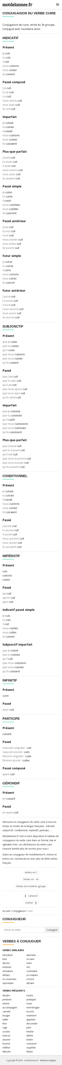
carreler (6, 1011)
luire (4, 959)
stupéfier (31, 1047)
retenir (5, 1003)
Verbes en (31, 879)
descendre (32, 1023)
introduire (7, 955)
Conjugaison (18, 910)
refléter (6, 1047)
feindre (6, 995)
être (4, 1023)
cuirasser (33, 895)
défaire (6, 975)
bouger (6, 1015)
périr (28, 1027)
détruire (6, 1051)
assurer (6, 1039)
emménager (33, 1007)
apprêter (31, 1019)
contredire (31, 971)
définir (29, 1035)
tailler (5, 1019)
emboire (6, 967)
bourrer (6, 1043)
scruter (6, 1031)
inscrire (30, 1011)
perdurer (7, 999)
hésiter (30, 1031)
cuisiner (29, 902)
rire (28, 967)
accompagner (9, 1007)
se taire (30, 959)
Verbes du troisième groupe (31, 886)
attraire (30, 983)
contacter (31, 1043)
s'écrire (30, 979)
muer (29, 1003)
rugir (4, 1027)
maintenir (31, 1015)
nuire (29, 963)
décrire (6, 963)
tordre (29, 995)
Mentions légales (48, 1060)
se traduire (32, 975)
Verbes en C (31, 872)
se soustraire (9, 979)
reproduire (8, 983)
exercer (6, 1035)
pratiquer (31, 999)
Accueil (6, 910)
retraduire (7, 971)
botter (29, 1039)
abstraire (31, 955)
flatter (29, 1051)
